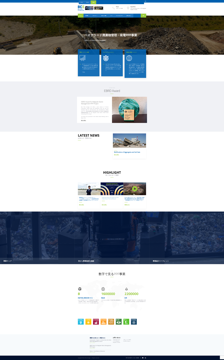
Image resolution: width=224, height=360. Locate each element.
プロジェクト (95, 15)
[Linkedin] (145, 358)
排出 (143, 15)
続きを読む (83, 120)
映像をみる (127, 204)
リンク (111, 15)
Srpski (81, 2)
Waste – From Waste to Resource (97, 351)
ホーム (81, 15)
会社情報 (86, 15)
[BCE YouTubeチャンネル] (143, 358)
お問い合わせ (128, 15)
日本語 (93, 2)
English (87, 2)
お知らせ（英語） (104, 15)
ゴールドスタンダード (119, 15)
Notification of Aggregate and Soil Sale (127, 152)
